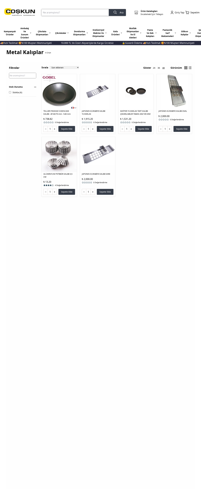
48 (163, 67)
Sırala (44, 67)
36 (159, 67)
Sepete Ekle (66, 128)
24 (154, 67)
